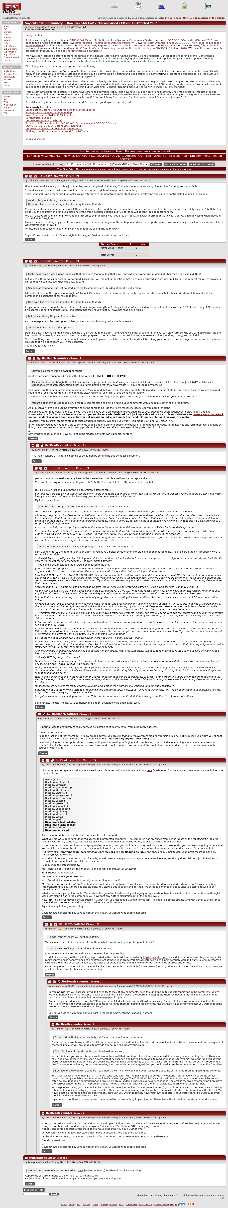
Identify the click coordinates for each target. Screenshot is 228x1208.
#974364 (118, 1029)
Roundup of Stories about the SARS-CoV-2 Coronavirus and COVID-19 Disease (71, 123)
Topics (7, 35)
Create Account (11, 57)
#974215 (159, 986)
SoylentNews (11, 9)
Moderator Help (33, 1190)
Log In (7, 60)
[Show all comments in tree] (35, 176)
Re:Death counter (52, 176)
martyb (30, 35)
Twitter (7, 96)
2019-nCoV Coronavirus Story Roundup (49, 112)
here (77, 190)
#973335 (141, 362)
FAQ (5, 29)
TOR (6, 113)
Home (64, 1205)
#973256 (92, 266)
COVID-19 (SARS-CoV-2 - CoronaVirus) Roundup (54, 126)
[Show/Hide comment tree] (30, 176)
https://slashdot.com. (155, 957)
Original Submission (35, 139)
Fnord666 (39, 27)
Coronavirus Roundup (38, 118)
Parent (30, 239)
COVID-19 (173, 40)
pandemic (69, 48)
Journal (147, 180)
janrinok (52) (34, 266)
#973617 (144, 472)
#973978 (153, 764)
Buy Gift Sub (10, 54)
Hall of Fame (10, 46)
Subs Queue (10, 52)
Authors (7, 38)
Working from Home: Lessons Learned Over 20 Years (57, 131)
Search (7, 40)
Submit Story (10, 49)
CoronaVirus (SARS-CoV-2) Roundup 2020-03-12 (54, 128)
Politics (7, 85)
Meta (6, 82)
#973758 (105, 718)
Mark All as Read (175, 164)
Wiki (6, 102)
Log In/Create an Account (163, 155)
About (7, 26)
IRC (5, 99)
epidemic (38, 45)
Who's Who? (10, 105)
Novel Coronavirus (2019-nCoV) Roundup (50, 115)
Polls (6, 43)
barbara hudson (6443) (40, 180)
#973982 (153, 1117)
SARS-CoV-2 (77, 40)
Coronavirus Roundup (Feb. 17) (44, 120)
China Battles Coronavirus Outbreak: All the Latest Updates (60, 110)
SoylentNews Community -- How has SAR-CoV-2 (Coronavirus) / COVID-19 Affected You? (91, 23)
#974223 (94, 1162)
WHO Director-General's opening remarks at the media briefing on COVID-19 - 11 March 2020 (131, 48)
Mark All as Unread (202, 164)
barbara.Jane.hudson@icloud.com (71, 180)
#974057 (111, 929)
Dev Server (9, 110)
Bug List (8, 108)
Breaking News (11, 74)
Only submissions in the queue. (204, 18)
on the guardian (94, 1051)
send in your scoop (169, 18)
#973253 (137, 180)
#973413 (95, 450)
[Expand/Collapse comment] (26, 176)
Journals (8, 32)
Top (184, 155)
